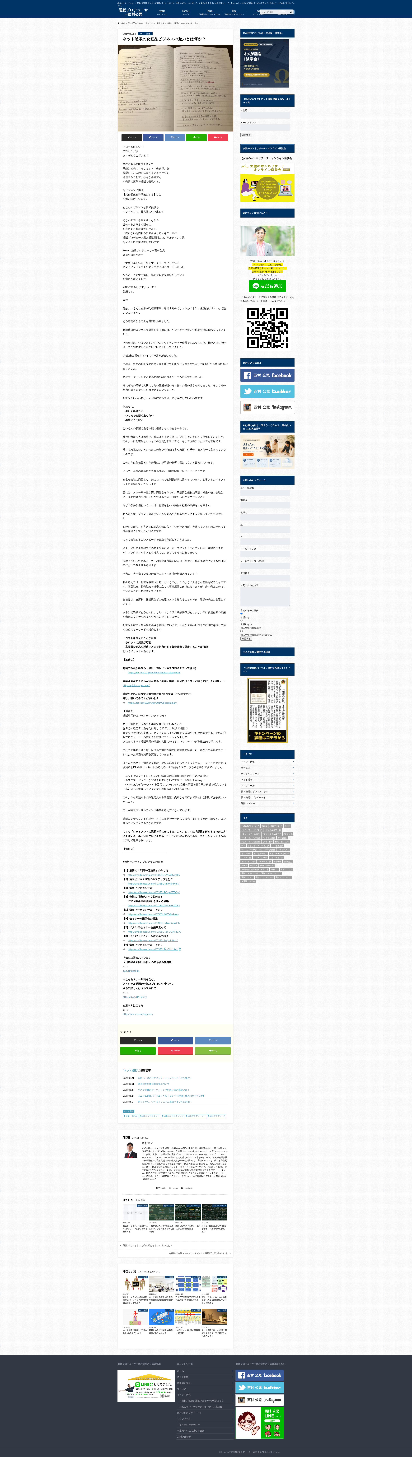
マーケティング (264, 861)
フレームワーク (260, 857)
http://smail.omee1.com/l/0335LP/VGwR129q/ (154, 905)
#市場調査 (282, 838)
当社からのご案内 (249, 610)
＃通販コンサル (248, 881)
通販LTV (274, 869)
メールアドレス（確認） (252, 561)
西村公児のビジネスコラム (210, 12)
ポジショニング (248, 861)
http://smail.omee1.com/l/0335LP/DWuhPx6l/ (153, 883)
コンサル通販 (277, 845)
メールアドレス (248, 122)
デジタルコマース (250, 773)
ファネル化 (246, 857)
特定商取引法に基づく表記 (190, 1430)
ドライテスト (283, 849)
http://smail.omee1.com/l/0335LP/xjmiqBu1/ (153, 940)
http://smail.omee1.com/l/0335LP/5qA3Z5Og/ (154, 892)
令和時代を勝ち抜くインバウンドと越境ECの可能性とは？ (198, 1253)
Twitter (175, 1188)
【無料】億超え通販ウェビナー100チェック (201, 1400)
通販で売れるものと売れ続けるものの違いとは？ (148, 1245)
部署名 (243, 500)
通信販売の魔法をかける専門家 (254, 869)
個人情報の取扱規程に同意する (256, 634)
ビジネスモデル (260, 853)
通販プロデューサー (196, 1116)
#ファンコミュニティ (271, 834)
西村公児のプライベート (234, 12)
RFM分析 (285, 842)
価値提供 (288, 861)
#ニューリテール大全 (250, 834)
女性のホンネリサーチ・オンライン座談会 (200, 1406)
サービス (186, 12)
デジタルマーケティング (252, 849)
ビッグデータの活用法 (279, 853)
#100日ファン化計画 (250, 826)
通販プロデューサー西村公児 (247, 1452)
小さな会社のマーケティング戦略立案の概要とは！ (164, 1089)
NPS (277, 842)
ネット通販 (130, 1070)
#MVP (287, 826)
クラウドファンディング (258, 845)
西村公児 (147, 1143)
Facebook (188, 1188)
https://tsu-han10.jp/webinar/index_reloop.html (154, 672)
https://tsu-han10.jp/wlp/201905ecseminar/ (152, 702)
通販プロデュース (217, 1116)
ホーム (180, 1370)
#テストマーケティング (251, 830)
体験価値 (277, 861)
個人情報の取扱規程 (250, 627)
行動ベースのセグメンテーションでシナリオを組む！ (165, 1077)
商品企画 (254, 865)
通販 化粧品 (131, 1116)
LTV (270, 842)
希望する (244, 617)
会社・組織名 (247, 488)
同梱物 (244, 865)
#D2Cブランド (275, 826)
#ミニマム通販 (268, 838)
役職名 (243, 512)
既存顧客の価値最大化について (153, 1083)
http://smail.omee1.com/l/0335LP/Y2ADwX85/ (154, 874)
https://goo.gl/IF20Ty (135, 996)
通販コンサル (248, 803)
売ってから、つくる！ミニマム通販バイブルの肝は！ (165, 1101)
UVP (243, 845)
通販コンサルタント (150, 1116)
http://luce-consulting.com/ (138, 1013)
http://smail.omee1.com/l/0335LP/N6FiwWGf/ (154, 922)
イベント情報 (258, 12)
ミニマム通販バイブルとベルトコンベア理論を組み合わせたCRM (171, 1095)
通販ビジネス (247, 877)
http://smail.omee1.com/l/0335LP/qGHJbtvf (152, 949)
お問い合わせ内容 (249, 585)
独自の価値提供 (267, 865)
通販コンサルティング (173, 1116)
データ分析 (270, 849)
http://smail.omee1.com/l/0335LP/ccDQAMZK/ (154, 931)
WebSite (162, 1188)
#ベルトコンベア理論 (250, 838)
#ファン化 (288, 834)
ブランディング (276, 857)
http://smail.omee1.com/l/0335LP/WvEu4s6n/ (153, 914)
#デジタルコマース (272, 830)
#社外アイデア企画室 (250, 842)
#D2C (264, 826)
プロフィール (161, 12)
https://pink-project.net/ (136, 685)
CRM (264, 842)
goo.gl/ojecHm (131, 970)
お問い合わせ (282, 12)
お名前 (243, 110)
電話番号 (244, 573)
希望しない (246, 624)
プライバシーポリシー (188, 1424)
